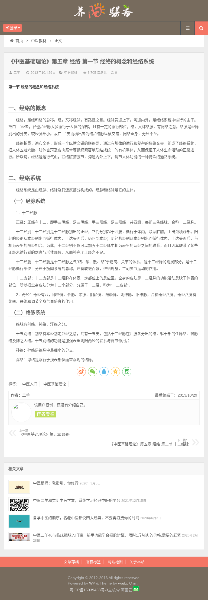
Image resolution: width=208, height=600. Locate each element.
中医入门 (29, 384)
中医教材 (38, 41)
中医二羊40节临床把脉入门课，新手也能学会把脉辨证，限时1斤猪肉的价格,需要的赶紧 (107, 535)
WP (92, 583)
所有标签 (93, 562)
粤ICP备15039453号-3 (89, 590)
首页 (19, 41)
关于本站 (137, 562)
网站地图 (115, 562)
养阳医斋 (104, 10)
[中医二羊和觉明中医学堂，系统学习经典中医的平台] (19, 504)
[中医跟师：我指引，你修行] (19, 487)
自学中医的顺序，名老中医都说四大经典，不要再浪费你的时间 (86, 518)
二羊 (17, 73)
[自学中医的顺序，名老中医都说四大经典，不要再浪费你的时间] (19, 521)
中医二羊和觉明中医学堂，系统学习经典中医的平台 (76, 500)
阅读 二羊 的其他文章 (45, 414)
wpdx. (123, 583)
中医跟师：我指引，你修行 (56, 483)
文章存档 (71, 562)
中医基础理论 (54, 384)
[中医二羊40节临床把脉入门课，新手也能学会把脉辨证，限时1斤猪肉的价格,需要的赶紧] (19, 539)
